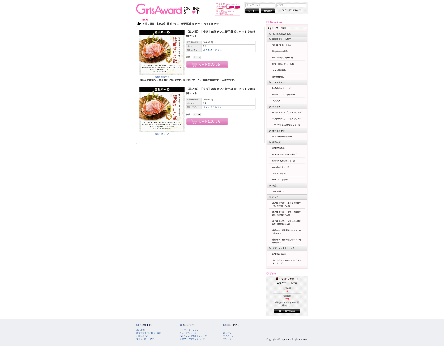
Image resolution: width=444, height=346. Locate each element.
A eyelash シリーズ (280, 167)
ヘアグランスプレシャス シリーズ (286, 119)
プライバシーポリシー (146, 339)
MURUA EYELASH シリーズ (284, 154)
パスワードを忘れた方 (290, 10)
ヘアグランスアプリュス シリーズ (286, 112)
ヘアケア (276, 106)
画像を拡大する (162, 77)
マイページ (228, 336)
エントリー (228, 339)
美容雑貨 (276, 142)
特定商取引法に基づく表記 (148, 333)
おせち (218, 50)
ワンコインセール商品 (281, 45)
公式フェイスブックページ (192, 339)
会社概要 (140, 330)
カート (226, 330)
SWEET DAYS (278, 148)
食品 (274, 185)
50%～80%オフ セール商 (283, 64)
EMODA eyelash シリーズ (283, 161)
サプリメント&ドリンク (283, 248)
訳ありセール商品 (280, 51)
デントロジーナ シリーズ (283, 136)
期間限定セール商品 (281, 39)
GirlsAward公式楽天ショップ (193, 336)
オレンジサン (278, 191)
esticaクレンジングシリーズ (284, 94)
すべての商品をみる (281, 34)
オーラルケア (278, 131)
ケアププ (276, 101)
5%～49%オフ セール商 (282, 58)
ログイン (227, 333)
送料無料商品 (278, 77)
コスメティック (279, 82)
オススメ (207, 50)
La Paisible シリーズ (281, 88)
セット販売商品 (279, 70)
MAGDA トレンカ (280, 180)
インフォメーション (189, 330)
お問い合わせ (142, 336)
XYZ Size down (279, 254)
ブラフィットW (278, 173)
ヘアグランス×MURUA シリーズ (286, 125)
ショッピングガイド (189, 333)
